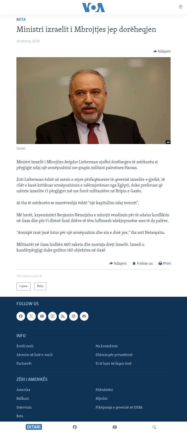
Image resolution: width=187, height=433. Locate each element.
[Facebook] (75, 427)
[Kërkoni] (154, 427)
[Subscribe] (84, 316)
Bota (21, 20)
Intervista (24, 407)
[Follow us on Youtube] (42, 316)
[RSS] (63, 316)
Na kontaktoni (107, 346)
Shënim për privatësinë (114, 355)
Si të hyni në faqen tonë (114, 364)
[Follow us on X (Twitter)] (31, 316)
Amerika (23, 390)
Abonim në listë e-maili (34, 355)
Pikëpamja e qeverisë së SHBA (119, 407)
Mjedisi (102, 399)
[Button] (162, 51)
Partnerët (23, 364)
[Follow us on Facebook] (20, 316)
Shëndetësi (104, 390)
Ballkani (22, 399)
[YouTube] (115, 427)
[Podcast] (73, 316)
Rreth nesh (25, 346)
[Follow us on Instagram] (52, 316)
